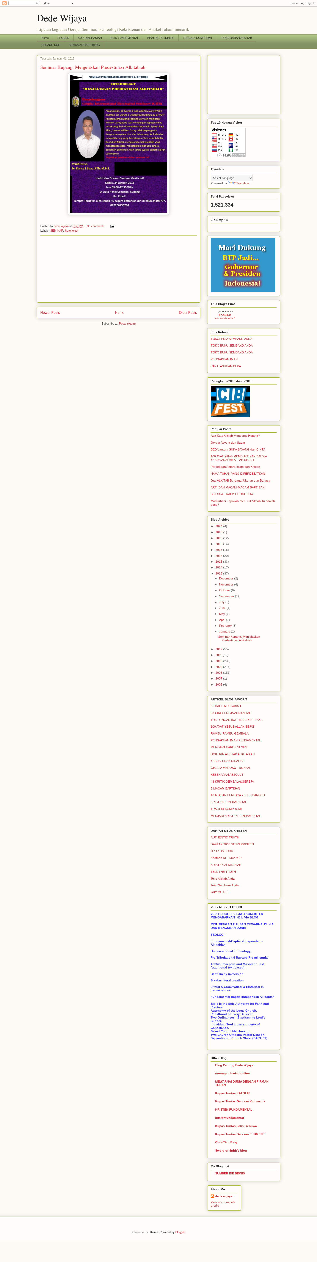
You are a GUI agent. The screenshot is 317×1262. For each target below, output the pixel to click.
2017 (219, 549)
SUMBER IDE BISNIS (230, 1173)
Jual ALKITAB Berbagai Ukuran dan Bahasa (240, 480)
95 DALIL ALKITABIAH (226, 706)
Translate (242, 183)
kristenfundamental (229, 1117)
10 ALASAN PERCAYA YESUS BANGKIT (238, 795)
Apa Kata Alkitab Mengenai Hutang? (235, 435)
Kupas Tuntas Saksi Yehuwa (236, 1126)
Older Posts (188, 312)
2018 (219, 544)
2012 (219, 649)
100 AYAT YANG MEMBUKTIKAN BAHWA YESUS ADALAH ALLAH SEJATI (239, 458)
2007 (219, 678)
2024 (219, 526)
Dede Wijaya (62, 17)
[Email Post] (112, 226)
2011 (219, 655)
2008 (219, 672)
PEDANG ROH (50, 45)
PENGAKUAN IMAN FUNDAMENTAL (236, 740)
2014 (219, 567)
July (222, 602)
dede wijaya (223, 1196)
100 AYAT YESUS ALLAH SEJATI (233, 726)
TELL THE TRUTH (223, 871)
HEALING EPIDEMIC (160, 37)
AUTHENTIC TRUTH (225, 837)
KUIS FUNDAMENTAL (124, 37)
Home (45, 37)
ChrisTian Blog (226, 1142)
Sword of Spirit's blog (231, 1150)
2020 (219, 532)
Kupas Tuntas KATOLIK (232, 1093)
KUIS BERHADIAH (90, 37)
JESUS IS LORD (222, 851)
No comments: (96, 226)
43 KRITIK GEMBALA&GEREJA (232, 781)
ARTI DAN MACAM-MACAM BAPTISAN (238, 487)
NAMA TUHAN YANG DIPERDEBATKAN (238, 473)
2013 (219, 573)
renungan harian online (232, 1073)
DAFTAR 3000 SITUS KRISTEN (232, 844)
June (223, 608)
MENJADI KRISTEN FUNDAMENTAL (236, 816)
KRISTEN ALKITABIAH (226, 864)
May (222, 613)
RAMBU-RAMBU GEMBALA (230, 733)
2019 (219, 538)
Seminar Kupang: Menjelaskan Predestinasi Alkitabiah (92, 67)
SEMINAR (56, 230)
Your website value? (225, 318)
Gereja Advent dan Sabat (228, 442)
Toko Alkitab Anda (223, 878)
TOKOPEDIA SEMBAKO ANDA (231, 339)
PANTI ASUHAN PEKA (226, 366)
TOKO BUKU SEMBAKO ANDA (232, 345)
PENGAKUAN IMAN (224, 359)
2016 (219, 555)
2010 (219, 661)
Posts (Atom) (127, 323)
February (225, 625)
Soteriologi (71, 230)
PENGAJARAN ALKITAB (236, 37)
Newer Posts (50, 312)
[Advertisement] (118, 269)
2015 (219, 561)
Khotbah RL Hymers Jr (226, 858)
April (222, 620)
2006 (219, 684)
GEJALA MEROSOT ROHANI (231, 767)
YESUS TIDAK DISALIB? (227, 761)
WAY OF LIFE (220, 892)
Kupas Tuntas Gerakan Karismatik (240, 1101)
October (225, 590)
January (225, 631)
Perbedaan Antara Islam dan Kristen (235, 466)
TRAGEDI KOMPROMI (197, 37)
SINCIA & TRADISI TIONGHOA (232, 494)
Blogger (180, 1232)
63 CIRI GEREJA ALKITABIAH (231, 713)
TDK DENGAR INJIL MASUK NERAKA (236, 720)
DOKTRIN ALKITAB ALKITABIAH (233, 754)
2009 (219, 667)
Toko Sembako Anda (225, 885)
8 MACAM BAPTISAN (225, 788)
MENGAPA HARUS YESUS (229, 747)
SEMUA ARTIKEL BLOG (84, 45)
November (226, 584)
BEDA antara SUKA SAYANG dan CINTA (238, 449)
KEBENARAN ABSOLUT (227, 774)
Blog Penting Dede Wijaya (234, 1065)
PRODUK (63, 37)
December (226, 578)
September (227, 596)
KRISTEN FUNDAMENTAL (229, 802)
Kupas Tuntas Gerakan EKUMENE (240, 1134)
